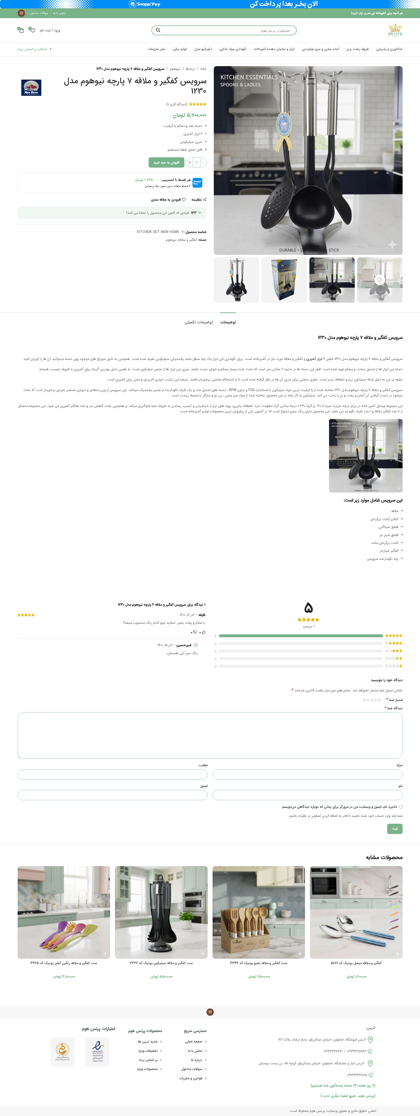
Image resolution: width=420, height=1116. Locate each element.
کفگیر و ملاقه (187, 240)
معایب (203, 765)
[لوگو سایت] (395, 30)
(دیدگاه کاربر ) (176, 104)
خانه (203, 69)
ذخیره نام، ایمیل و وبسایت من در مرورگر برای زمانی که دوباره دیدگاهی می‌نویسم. (339, 806)
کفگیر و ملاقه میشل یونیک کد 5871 (356, 963)
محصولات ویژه (147, 1069)
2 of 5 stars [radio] (375, 700)
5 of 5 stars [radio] (364, 700)
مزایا (400, 765)
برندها (190, 69)
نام (401, 786)
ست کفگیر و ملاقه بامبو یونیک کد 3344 (258, 963)
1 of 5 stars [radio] (379, 700)
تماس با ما (195, 1051)
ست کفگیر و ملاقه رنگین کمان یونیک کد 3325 (63, 963)
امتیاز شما (394, 700)
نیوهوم (175, 69)
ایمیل (204, 786)
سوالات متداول (191, 1069)
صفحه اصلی (193, 1041)
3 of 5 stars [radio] (372, 700)
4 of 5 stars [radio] (368, 700)
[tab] (228, 319)
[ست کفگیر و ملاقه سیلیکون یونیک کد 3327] (161, 912)
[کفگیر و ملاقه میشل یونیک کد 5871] (356, 912)
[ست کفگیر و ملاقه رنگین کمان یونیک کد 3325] (64, 912)
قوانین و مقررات (190, 1078)
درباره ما (196, 1060)
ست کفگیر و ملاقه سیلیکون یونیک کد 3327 (161, 963)
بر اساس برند (148, 1060)
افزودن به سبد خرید (166, 162)
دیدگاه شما (393, 708)
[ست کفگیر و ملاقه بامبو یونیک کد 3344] (259, 912)
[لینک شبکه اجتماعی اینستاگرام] (21, 13)
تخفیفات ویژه (148, 1051)
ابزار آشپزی (314, 359)
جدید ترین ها (148, 1041)
